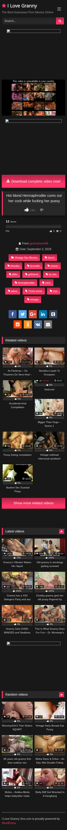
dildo (14, 274)
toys (55, 290)
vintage (34, 299)
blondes (15, 265)
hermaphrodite (26, 282)
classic (54, 265)
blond (51, 257)
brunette (35, 265)
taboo (14, 290)
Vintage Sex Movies (26, 257)
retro (48, 282)
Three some (35, 290)
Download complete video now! (35, 181)
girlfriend (33, 274)
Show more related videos (34, 503)
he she (52, 274)
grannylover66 (39, 243)
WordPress (9, 823)
